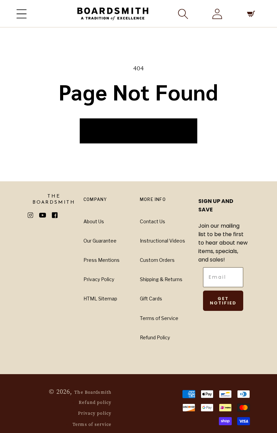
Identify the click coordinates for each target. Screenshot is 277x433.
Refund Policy (155, 337)
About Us (93, 221)
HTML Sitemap (100, 298)
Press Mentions (101, 260)
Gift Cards (151, 298)
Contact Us (152, 221)
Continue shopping (138, 130)
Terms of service (92, 424)
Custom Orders (157, 260)
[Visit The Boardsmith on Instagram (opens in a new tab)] (33, 215)
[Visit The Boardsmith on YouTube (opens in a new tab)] (45, 215)
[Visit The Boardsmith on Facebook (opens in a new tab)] (57, 215)
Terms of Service (159, 318)
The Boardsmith (92, 392)
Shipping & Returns (161, 279)
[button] (21, 14)
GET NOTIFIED (223, 300)
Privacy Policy (98, 279)
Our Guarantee (100, 241)
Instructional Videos (162, 241)
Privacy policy (94, 413)
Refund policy (95, 402)
